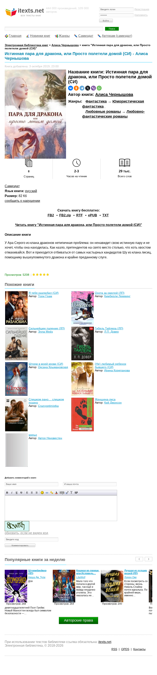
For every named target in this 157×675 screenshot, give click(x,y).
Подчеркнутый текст (16, 492)
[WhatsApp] (99, 88)
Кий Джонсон (113, 402)
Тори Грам (45, 296)
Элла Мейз (45, 331)
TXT (105, 215)
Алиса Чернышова (114, 94)
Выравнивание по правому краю (36, 492)
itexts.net (104, 642)
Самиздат (85, 36)
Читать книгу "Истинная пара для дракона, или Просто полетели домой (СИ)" (78, 225)
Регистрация (142, 9)
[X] (87, 88)
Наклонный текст (12, 492)
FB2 (51, 215)
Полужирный (7, 492)
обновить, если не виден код (26, 533)
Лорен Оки (82, 577)
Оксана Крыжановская (53, 367)
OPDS (125, 649)
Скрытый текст (62, 492)
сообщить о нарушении (22, 200)
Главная (15, 36)
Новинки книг (40, 36)
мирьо (33, 434)
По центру (31, 492)
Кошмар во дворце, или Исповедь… (39, 572)
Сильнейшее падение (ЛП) (47, 328)
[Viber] (93, 88)
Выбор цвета (56, 492)
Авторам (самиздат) (117, 36)
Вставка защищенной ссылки (51, 492)
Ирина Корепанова (117, 370)
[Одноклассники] (76, 88)
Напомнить (141, 15)
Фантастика (96, 101)
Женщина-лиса (105, 399)
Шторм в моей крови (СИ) (46, 363)
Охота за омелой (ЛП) (109, 292)
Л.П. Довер (111, 331)
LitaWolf (32, 577)
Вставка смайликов (42, 492)
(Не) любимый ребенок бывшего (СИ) (110, 365)
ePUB (92, 215)
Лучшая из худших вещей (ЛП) (87, 572)
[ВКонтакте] (70, 88)
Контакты (139, 649)
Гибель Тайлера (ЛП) (109, 328)
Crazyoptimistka (48, 405)
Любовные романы (103, 112)
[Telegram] (82, 88)
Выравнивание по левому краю (27, 492)
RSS (114, 649)
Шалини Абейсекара (131, 579)
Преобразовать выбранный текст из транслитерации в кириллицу (71, 492)
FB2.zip (65, 215)
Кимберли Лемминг (117, 296)
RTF (79, 215)
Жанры (64, 36)
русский (31, 191)
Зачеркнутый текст (21, 492)
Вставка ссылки (47, 492)
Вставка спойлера (76, 492)
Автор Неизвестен (50, 438)
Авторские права (78, 620)
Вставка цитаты (66, 492)
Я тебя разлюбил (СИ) (44, 292)
